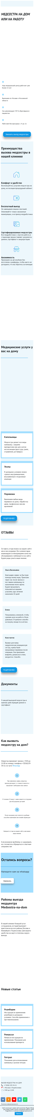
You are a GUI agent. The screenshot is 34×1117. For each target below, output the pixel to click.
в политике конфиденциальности (22, 1111)
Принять (18, 1113)
